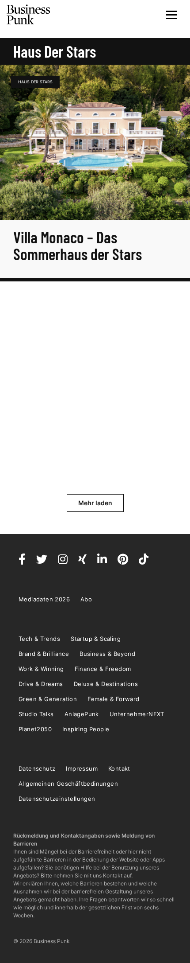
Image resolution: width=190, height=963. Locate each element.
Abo (86, 599)
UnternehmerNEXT (137, 713)
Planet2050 (35, 729)
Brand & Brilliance (44, 653)
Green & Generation (48, 698)
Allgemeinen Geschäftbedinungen (68, 783)
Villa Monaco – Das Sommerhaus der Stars (79, 245)
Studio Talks (36, 713)
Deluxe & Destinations (106, 683)
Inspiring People (85, 729)
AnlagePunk (82, 713)
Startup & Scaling (96, 638)
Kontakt (119, 768)
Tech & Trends (39, 638)
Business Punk (29, 14)
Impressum (82, 768)
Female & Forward (113, 698)
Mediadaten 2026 (44, 599)
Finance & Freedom (103, 668)
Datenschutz (37, 768)
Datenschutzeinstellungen (57, 798)
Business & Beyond (107, 653)
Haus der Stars (35, 81)
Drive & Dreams (41, 683)
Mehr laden (95, 503)
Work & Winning (41, 668)
